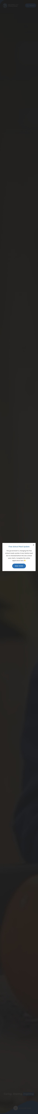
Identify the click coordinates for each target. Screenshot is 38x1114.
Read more (19, 566)
